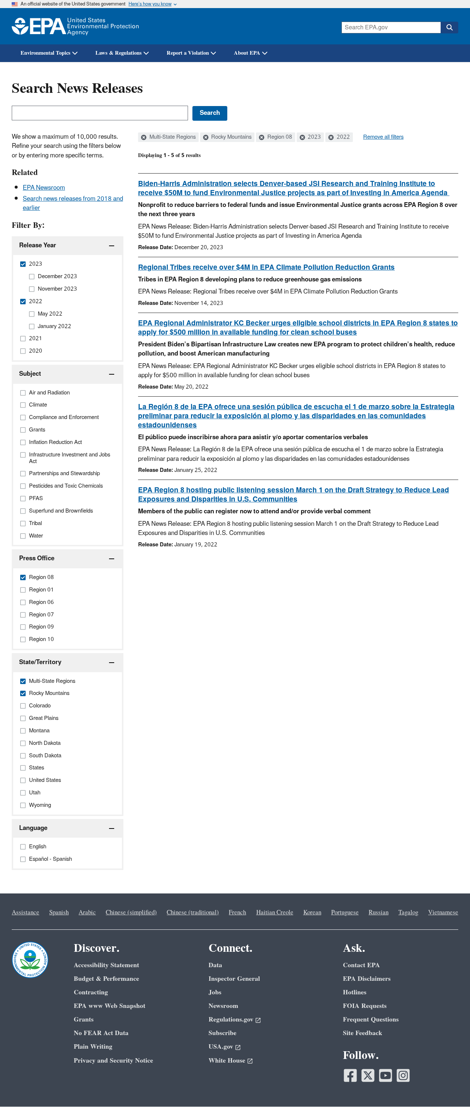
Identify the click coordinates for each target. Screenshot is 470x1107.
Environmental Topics (45, 53)
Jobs (215, 992)
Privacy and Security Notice (113, 1060)
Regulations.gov (231, 1019)
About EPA (247, 53)
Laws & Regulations (118, 53)
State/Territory (40, 662)
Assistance (25, 912)
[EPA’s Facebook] (350, 1075)
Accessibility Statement (106, 965)
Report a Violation (188, 53)
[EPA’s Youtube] (385, 1075)
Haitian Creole (274, 912)
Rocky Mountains (231, 137)
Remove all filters (383, 137)
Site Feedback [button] (362, 1033)
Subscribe (222, 1033)
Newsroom (223, 1006)
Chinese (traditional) (193, 912)
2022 (342, 137)
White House (227, 1060)
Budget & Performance (106, 979)
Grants (84, 1019)
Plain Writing (93, 1046)
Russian (378, 912)
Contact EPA (361, 965)
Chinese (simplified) (131, 912)
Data (215, 965)
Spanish (59, 912)
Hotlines (354, 992)
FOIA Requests (365, 1006)
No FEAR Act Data (101, 1033)
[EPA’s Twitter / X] (368, 1075)
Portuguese (345, 912)
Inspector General (234, 979)
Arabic (87, 912)
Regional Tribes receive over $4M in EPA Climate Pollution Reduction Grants (266, 267)
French (237, 912)
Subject (30, 373)
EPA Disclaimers (367, 979)
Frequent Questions (371, 1019)
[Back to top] (450, 1087)
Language (33, 828)
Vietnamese (443, 912)
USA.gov (221, 1046)
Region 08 (279, 137)
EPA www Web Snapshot (109, 1006)
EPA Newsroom (44, 187)
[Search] (449, 27)
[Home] (75, 26)
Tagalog (408, 912)
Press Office (36, 558)
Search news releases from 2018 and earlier (73, 203)
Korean (312, 912)
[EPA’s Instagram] (403, 1075)
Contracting (91, 992)
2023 (313, 137)
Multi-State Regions (172, 137)
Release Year (37, 245)
